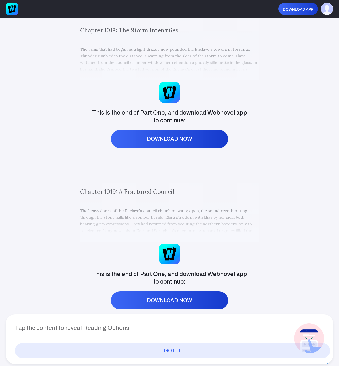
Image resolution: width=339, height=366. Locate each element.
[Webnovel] (12, 9)
